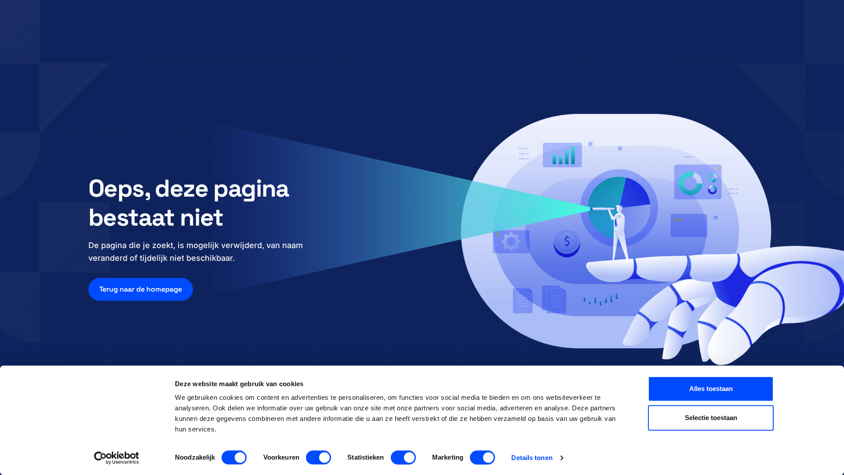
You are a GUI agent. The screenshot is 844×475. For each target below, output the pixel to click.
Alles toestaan (711, 388)
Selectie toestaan (711, 417)
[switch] (318, 457)
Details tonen (531, 457)
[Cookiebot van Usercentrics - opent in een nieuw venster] (116, 457)
